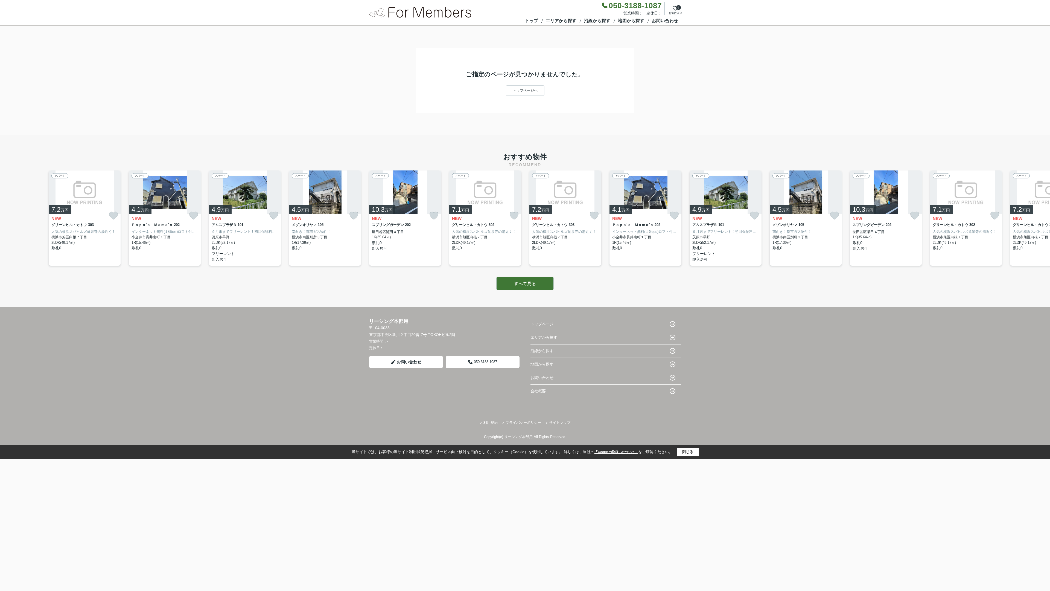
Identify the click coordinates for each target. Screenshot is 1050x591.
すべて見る (525, 283)
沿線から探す (597, 20)
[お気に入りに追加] (113, 216)
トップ (531, 20)
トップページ (541, 324)
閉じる (687, 452)
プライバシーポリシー (523, 423)
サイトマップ (559, 423)
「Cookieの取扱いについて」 (616, 452)
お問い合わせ (665, 20)
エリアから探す (561, 20)
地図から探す (631, 20)
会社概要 (538, 391)
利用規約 (490, 423)
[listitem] (405, 218)
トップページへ (525, 90)
